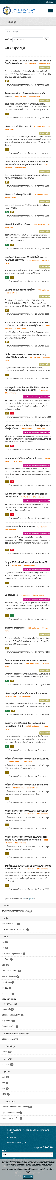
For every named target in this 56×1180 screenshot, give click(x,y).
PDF (12, 413)
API (24, 898)
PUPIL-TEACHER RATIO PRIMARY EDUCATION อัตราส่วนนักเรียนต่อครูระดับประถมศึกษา (26, 163)
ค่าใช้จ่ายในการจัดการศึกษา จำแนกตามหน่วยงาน (27, 759)
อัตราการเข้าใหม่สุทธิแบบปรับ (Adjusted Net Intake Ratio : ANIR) (25, 724)
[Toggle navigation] (50, 11)
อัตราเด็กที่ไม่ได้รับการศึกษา (17, 224)
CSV (7, 81)
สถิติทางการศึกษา (45, 68)
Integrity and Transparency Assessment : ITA (37, 397)
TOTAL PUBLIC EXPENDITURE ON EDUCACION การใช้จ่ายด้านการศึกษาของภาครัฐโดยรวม (26, 324)
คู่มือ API (31, 898)
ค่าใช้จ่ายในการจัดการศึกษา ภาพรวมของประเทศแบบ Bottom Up (26, 812)
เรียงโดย (8, 39)
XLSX (7, 711)
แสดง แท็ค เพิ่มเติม (9, 999)
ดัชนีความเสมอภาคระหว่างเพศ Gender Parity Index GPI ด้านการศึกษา (25, 356)
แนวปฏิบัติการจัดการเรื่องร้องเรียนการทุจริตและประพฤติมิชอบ (26, 495)
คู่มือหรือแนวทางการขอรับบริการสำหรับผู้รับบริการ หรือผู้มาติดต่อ (28, 427)
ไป (46, 39)
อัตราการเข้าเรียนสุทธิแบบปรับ (19, 194)
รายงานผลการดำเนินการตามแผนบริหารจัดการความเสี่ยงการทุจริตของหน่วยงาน (26, 388)
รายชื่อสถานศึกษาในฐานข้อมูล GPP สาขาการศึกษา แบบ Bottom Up (28, 867)
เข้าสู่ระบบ (49, 2)
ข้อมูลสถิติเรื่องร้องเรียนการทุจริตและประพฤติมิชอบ (26, 564)
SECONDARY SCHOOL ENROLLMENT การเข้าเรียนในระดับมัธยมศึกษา (28, 62)
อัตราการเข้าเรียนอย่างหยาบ (18, 126)
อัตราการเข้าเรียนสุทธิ (15, 628)
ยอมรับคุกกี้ (28, 1176)
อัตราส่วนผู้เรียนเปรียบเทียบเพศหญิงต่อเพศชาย (27, 693)
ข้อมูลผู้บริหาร (11, 595)
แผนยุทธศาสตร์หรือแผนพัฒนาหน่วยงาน (24, 458)
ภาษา (4, 1150)
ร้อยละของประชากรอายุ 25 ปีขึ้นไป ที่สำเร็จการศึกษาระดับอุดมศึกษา (25, 258)
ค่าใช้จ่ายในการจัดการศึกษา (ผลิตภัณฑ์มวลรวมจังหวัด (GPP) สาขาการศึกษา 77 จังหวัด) (26, 838)
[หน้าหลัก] (4, 22)
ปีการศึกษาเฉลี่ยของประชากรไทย (20, 290)
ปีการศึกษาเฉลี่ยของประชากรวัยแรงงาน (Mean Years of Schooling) (26, 662)
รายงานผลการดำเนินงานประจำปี (20, 526)
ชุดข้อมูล (12, 22)
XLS (7, 212)
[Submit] (47, 31)
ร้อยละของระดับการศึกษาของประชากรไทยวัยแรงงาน (25, 95)
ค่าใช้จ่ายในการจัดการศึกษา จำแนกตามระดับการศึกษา (26, 786)
